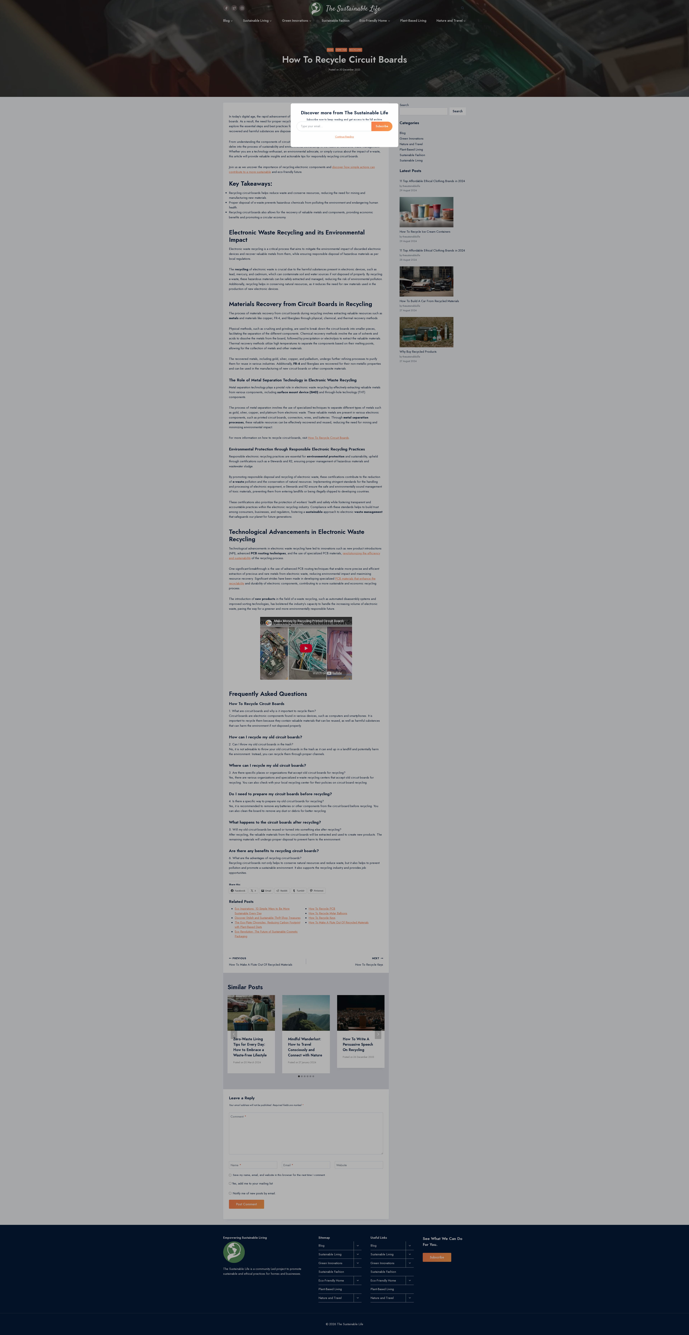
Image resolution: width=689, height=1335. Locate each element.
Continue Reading (344, 136)
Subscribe (382, 126)
